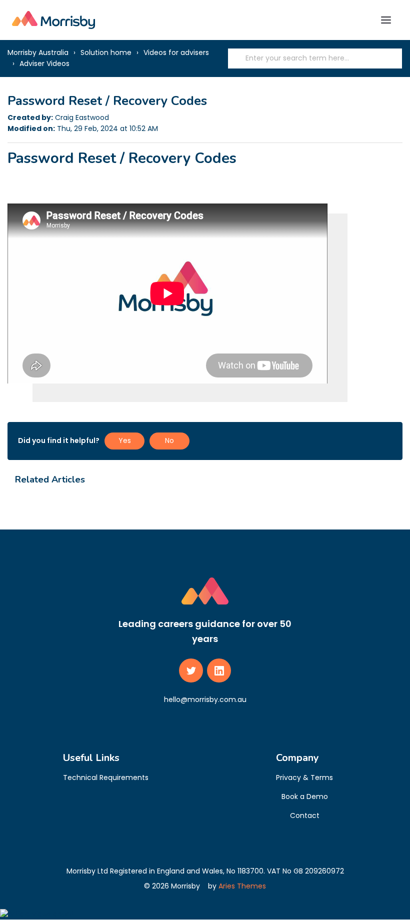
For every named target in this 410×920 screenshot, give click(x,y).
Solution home (106, 53)
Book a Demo (305, 797)
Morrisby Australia (38, 53)
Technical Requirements (105, 777)
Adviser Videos (45, 63)
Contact (305, 815)
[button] (386, 20)
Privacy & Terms (304, 777)
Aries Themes (242, 886)
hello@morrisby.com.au (205, 699)
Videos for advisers (176, 53)
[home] (53, 19)
